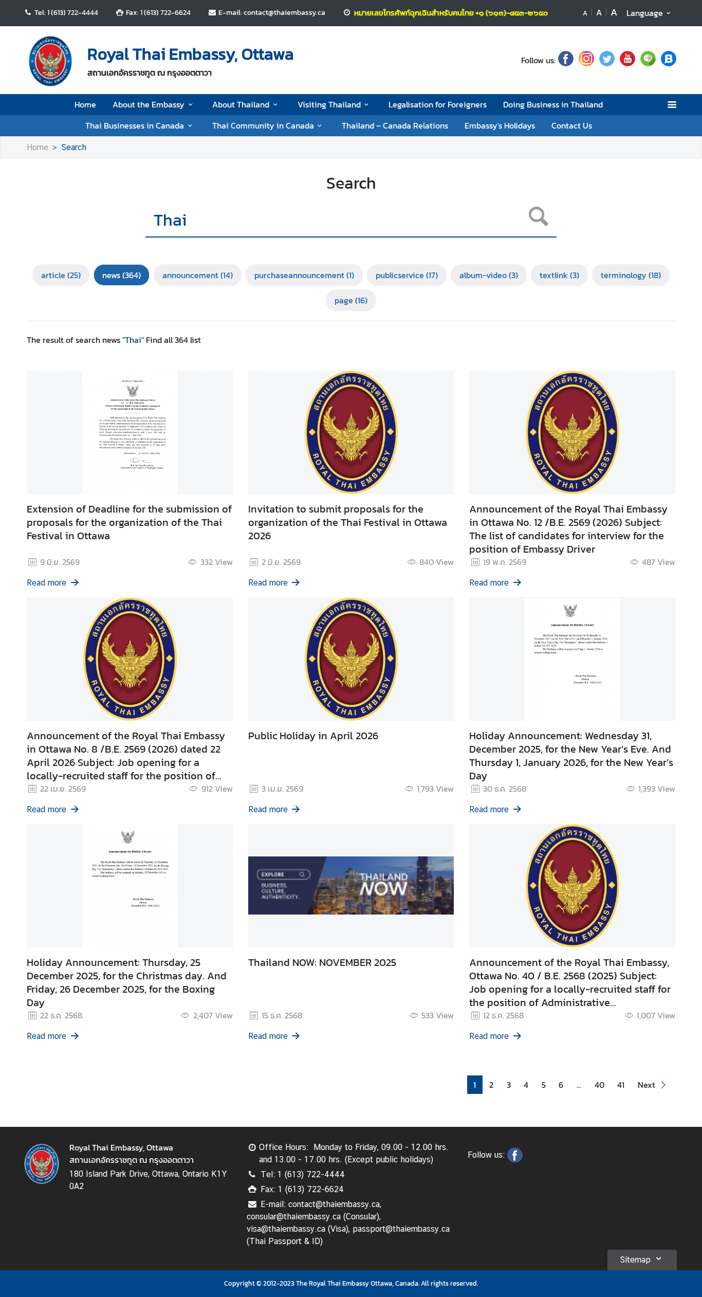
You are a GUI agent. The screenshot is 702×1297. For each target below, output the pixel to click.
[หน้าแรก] (50, 61)
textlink (559, 275)
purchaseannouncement (304, 275)
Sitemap (635, 1260)
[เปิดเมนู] (671, 104)
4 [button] (526, 1085)
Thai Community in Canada (263, 125)
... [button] (579, 1085)
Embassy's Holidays (500, 125)
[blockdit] (668, 60)
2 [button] (491, 1085)
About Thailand (240, 104)
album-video (488, 275)
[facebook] (566, 60)
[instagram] (586, 60)
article (61, 275)
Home (85, 104)
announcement (197, 275)
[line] (648, 60)
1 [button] (474, 1085)
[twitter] (607, 60)
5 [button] (544, 1085)
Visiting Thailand (329, 104)
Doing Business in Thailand (553, 104)
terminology (631, 275)
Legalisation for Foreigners (438, 104)
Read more (46, 583)
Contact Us (571, 125)
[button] (653, 1084)
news (121, 275)
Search (73, 147)
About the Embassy (148, 104)
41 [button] (620, 1085)
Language (644, 13)
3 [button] (509, 1085)
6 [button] (561, 1085)
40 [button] (599, 1085)
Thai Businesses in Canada (134, 125)
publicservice (407, 275)
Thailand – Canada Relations (395, 125)
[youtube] (627, 60)
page (351, 300)
